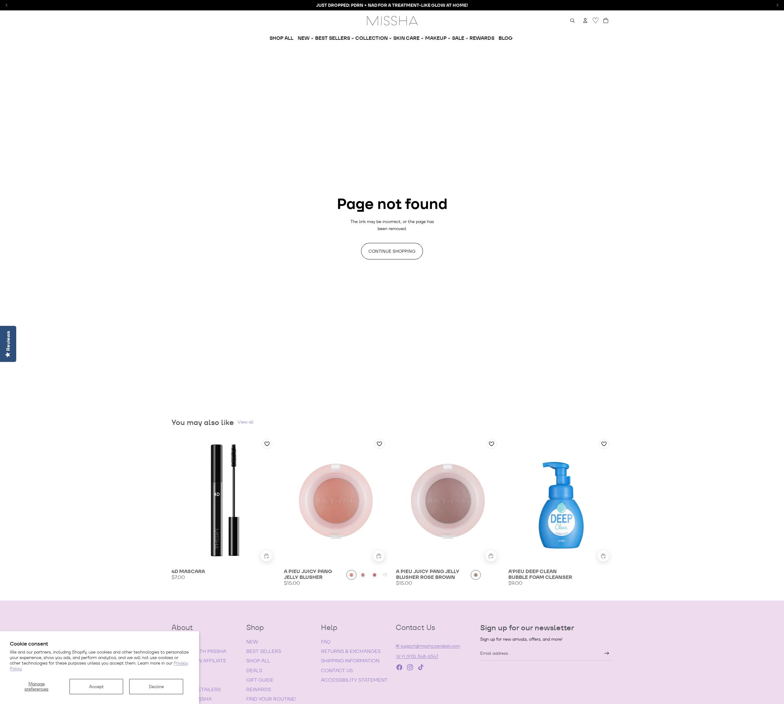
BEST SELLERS (263, 651)
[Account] (585, 20)
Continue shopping (392, 251)
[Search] (572, 20)
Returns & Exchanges (351, 651)
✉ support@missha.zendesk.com (428, 646)
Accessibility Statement (354, 680)
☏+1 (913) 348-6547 (417, 656)
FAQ (325, 642)
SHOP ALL (258, 660)
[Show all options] (384, 575)
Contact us (337, 670)
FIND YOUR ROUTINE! (271, 699)
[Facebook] (399, 667)
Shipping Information (350, 660)
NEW (252, 642)
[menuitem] (281, 38)
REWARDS (258, 689)
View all (246, 422)
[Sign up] (606, 653)
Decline (156, 686)
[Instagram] (410, 667)
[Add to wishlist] (267, 444)
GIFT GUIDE (259, 680)
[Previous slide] (181, 500)
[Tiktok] (420, 667)
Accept (96, 686)
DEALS (254, 670)
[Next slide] (267, 500)
